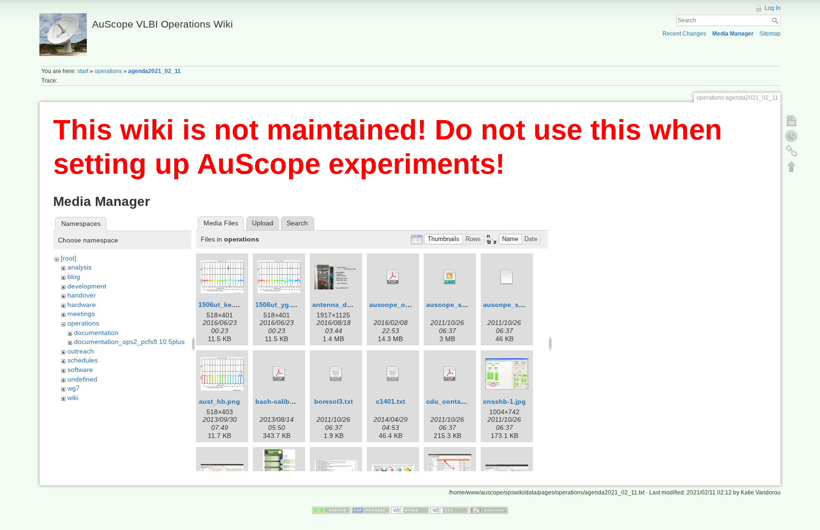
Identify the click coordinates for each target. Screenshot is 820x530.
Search (776, 20)
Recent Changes (684, 33)
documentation (96, 332)
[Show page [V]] (791, 120)
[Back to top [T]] (791, 166)
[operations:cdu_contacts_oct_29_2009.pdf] (450, 374)
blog (73, 276)
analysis (79, 267)
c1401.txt (390, 401)
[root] (68, 258)
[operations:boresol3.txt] (336, 374)
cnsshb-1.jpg (504, 401)
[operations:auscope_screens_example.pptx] (450, 277)
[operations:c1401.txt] (393, 374)
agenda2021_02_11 (154, 71)
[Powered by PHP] (371, 510)
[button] (443, 239)
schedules (82, 360)
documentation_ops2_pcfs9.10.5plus (129, 341)
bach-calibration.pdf (288, 401)
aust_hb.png (219, 401)
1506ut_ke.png (222, 304)
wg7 (73, 388)
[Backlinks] (791, 150)
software (80, 369)
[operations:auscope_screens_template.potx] (507, 277)
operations (108, 71)
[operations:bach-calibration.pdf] (279, 374)
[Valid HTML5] (410, 510)
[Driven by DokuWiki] (489, 510)
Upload (262, 223)
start (82, 71)
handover (81, 295)
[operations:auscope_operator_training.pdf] (393, 277)
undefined (82, 379)
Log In (772, 8)
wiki (72, 397)
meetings (81, 313)
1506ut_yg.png (279, 304)
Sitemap (770, 33)
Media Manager (733, 33)
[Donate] (331, 510)
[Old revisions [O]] (791, 135)
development (86, 286)
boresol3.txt (333, 401)
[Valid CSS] (449, 510)
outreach (80, 351)
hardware (81, 304)
